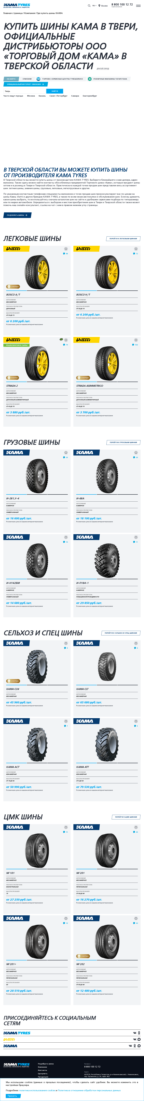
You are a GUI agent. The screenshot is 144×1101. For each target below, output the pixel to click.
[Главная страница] (16, 6)
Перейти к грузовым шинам (123, 442)
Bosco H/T (83, 295)
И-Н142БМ (13, 583)
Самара (75, 96)
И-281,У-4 (12, 498)
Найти (55, 91)
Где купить (42, 1074)
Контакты (42, 1070)
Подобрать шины (15, 215)
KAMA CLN (12, 689)
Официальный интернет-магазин (24, 84)
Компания (42, 1067)
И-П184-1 (82, 583)
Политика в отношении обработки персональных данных (89, 1090)
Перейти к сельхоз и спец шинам (121, 633)
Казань (42, 96)
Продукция (43, 1077)
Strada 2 (12, 386)
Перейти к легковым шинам (123, 239)
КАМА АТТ (82, 767)
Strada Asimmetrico (89, 386)
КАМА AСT (12, 767)
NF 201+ (11, 964)
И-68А (80, 498)
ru (94, 6)
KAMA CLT (82, 689)
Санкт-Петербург (58, 96)
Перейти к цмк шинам (126, 817)
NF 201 (80, 873)
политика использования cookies (37, 1090)
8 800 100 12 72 (122, 4)
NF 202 (80, 964)
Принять (12, 1096)
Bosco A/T (13, 295)
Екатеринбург (90, 96)
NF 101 (10, 873)
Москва (31, 96)
